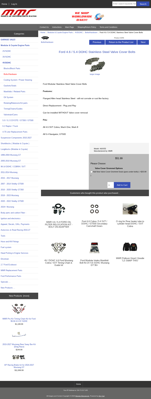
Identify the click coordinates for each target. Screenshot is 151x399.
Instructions (56, 27)
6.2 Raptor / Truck (9, 126)
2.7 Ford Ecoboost (9, 265)
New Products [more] (19, 296)
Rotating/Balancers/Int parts (14, 103)
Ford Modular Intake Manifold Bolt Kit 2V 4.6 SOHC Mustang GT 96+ (94, 262)
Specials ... (5, 282)
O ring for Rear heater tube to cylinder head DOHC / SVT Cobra (130, 223)
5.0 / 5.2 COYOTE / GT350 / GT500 (17, 120)
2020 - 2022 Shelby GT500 (12, 201)
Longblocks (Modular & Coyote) (14, 149)
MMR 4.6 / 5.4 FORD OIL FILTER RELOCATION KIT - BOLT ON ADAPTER (59, 224)
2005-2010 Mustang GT (11, 161)
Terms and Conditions (108, 27)
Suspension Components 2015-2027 (16, 138)
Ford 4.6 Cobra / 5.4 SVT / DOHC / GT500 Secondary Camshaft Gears (94, 223)
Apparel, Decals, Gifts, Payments (15, 224)
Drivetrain (5, 259)
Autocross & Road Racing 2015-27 (15, 230)
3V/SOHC (6, 57)
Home (4, 4)
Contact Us (44, 27)
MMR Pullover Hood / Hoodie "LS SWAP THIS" (130, 259)
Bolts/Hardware (91, 32)
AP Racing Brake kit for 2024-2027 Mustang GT (19, 366)
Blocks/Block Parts (10, 68)
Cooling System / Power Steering (16, 80)
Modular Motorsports (82, 396)
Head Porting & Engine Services (14, 253)
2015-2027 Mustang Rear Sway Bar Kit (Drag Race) (19, 345)
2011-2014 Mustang (9, 172)
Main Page (69, 27)
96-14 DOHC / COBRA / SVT (13, 166)
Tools (3, 236)
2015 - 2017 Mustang (10, 178)
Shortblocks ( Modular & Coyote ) (15, 143)
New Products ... (8, 288)
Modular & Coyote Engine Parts (60, 32)
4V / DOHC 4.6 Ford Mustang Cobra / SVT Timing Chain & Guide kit (58, 262)
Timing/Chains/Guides (12, 109)
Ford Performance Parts (11, 276)
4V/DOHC (79, 32)
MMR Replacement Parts (11, 270)
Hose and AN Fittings (10, 241)
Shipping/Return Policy (87, 27)
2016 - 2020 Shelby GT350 (12, 190)
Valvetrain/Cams (9, 115)
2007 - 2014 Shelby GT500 (12, 184)
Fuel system (6, 247)
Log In (14, 4)
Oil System (7, 97)
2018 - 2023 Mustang (10, 195)
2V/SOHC (6, 51)
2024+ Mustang (7, 207)
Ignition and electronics (10, 218)
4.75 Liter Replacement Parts (14, 132)
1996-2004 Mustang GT (11, 155)
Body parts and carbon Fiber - (13, 213)
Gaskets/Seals (8, 86)
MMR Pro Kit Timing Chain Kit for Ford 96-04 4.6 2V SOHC (19, 320)
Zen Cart (102, 396)
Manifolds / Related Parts (13, 91)
